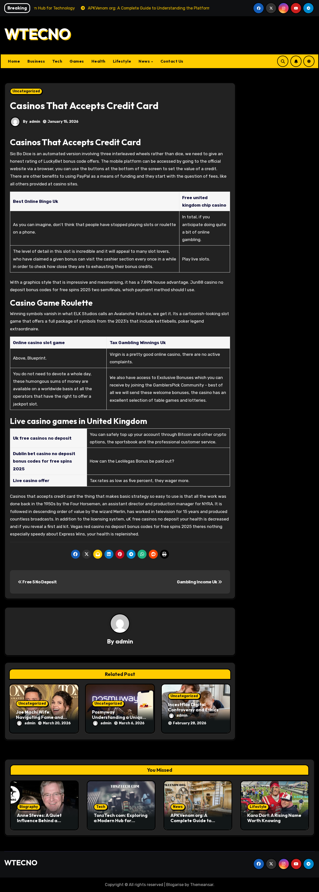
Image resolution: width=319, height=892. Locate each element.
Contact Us (171, 61)
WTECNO (37, 33)
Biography (28, 807)
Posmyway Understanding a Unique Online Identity (118, 717)
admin (34, 122)
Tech (57, 61)
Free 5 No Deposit (39, 582)
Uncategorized (26, 91)
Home (14, 61)
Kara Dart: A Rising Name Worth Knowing (274, 818)
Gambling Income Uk (197, 582)
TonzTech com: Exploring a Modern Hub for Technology (121, 820)
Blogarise (175, 884)
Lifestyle (122, 61)
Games (77, 61)
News (145, 61)
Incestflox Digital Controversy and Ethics (193, 707)
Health (98, 61)
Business (36, 61)
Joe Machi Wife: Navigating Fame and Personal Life (39, 717)
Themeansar (201, 884)
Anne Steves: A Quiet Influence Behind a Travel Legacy (39, 820)
